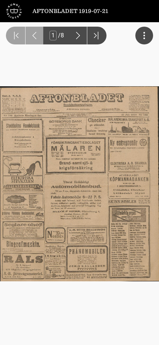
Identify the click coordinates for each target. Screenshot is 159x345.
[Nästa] (78, 35)
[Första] (15, 35)
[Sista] (96, 35)
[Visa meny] (144, 35)
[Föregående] (34, 35)
